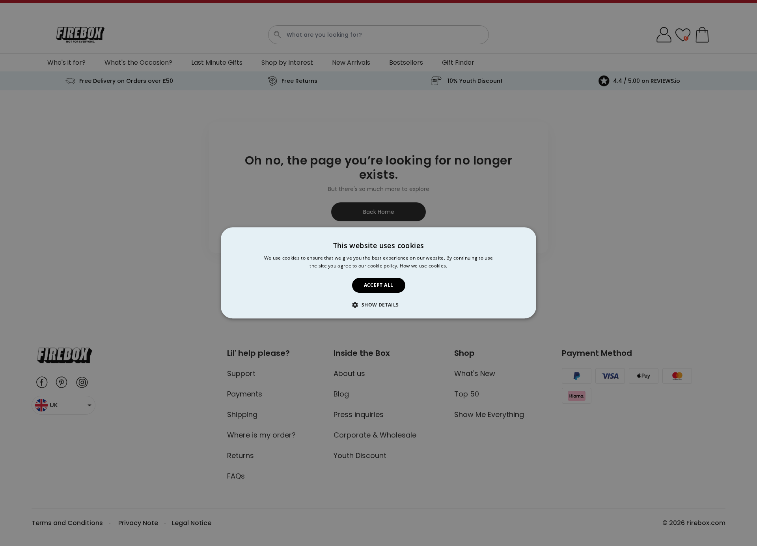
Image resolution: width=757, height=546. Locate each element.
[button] (378, 305)
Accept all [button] (378, 285)
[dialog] (378, 272)
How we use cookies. (423, 266)
